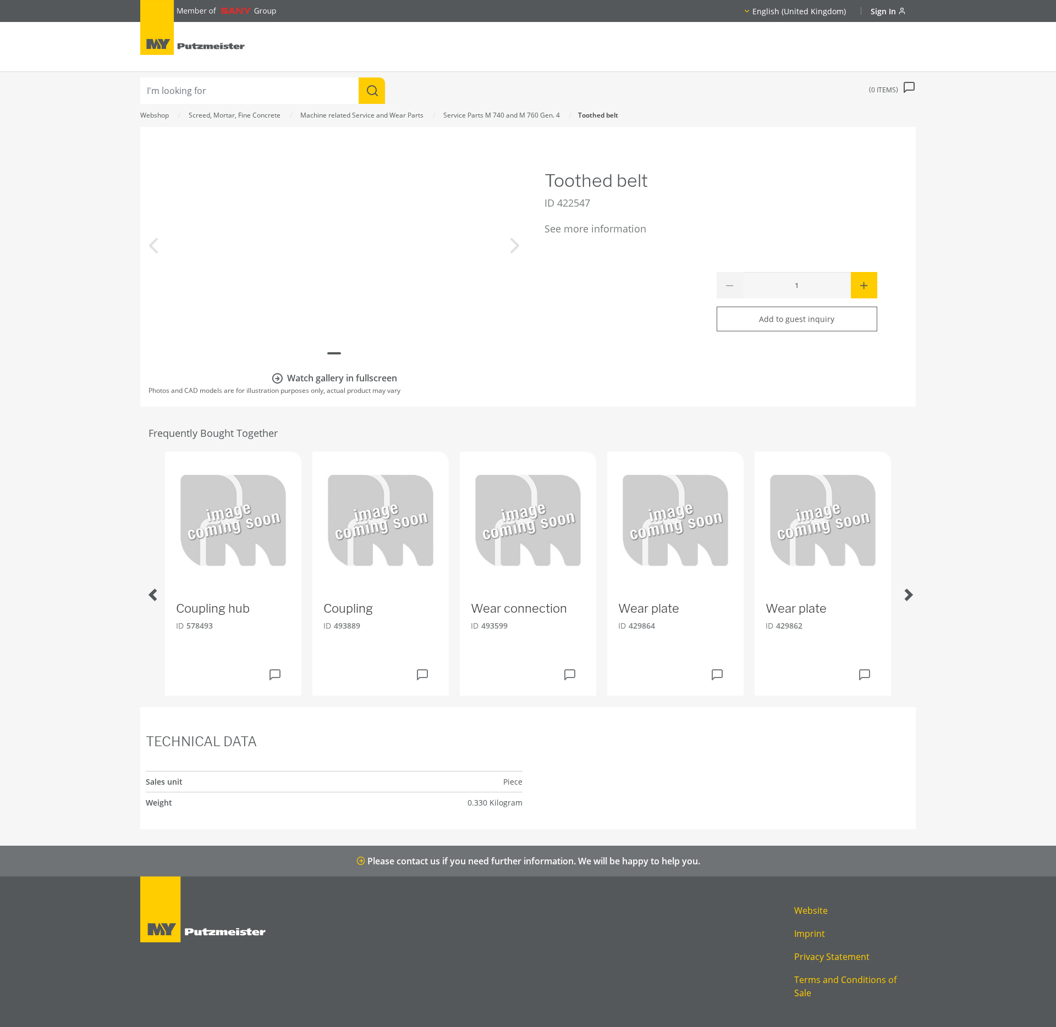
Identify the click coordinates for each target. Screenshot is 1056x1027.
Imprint (809, 934)
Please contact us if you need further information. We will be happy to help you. (532, 861)
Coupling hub (213, 608)
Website (811, 910)
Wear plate (648, 608)
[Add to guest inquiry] (275, 675)
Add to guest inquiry (796, 319)
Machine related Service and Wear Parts (362, 115)
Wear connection (519, 608)
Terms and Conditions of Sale (845, 986)
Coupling (348, 608)
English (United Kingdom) (799, 11)
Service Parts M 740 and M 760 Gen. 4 (501, 115)
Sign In (884, 11)
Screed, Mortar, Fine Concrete (234, 115)
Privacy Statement (832, 957)
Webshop (154, 115)
